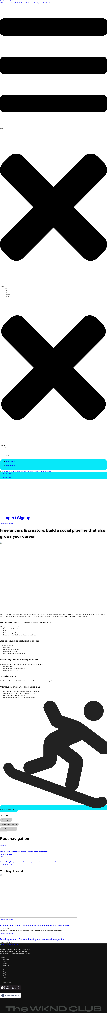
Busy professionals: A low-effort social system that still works (35, 925)
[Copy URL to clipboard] (6, 831)
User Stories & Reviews (7, 523)
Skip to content (5, 1)
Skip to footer (14, 1)
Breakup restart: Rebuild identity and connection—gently (32, 939)
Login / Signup (10, 461)
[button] (53, 146)
